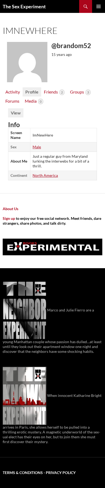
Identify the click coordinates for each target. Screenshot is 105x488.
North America (45, 175)
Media (33, 100)
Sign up (9, 218)
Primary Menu (98, 6)
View (16, 112)
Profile (31, 91)
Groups (79, 91)
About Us (10, 208)
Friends (53, 91)
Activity (12, 91)
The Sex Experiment (24, 6)
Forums (12, 100)
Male (37, 147)
